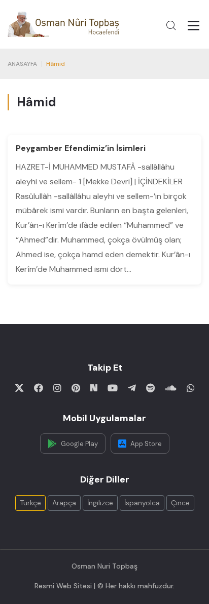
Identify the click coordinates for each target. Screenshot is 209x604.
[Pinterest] (76, 387)
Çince (180, 502)
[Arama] (171, 25)
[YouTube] (113, 387)
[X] (19, 387)
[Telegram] (132, 387)
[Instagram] (57, 387)
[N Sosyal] (93, 387)
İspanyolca (142, 502)
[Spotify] (150, 387)
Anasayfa (22, 64)
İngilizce (100, 502)
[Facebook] (38, 387)
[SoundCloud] (171, 387)
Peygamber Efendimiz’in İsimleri (81, 148)
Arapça (64, 502)
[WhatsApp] (191, 387)
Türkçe (30, 502)
